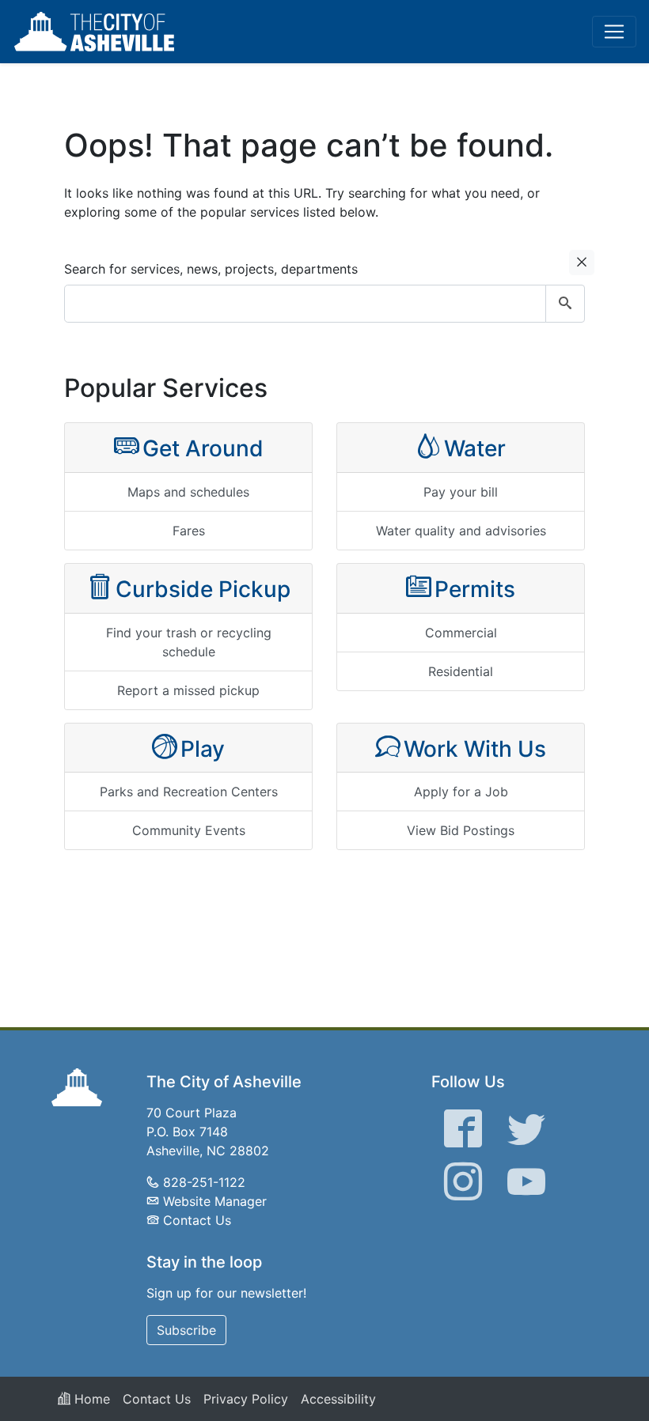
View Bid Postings (460, 830)
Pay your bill (460, 492)
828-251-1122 (204, 1182)
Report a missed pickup (188, 690)
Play (202, 748)
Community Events (188, 830)
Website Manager (215, 1201)
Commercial (461, 633)
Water (475, 448)
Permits (475, 589)
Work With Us (475, 748)
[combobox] (324, 304)
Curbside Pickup (203, 589)
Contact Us (197, 1220)
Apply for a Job (461, 791)
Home (90, 1399)
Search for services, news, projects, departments (211, 269)
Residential (460, 671)
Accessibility (338, 1399)
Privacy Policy (245, 1399)
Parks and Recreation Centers (189, 791)
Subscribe (186, 1330)
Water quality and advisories (461, 531)
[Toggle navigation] (614, 31)
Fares (189, 531)
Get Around (203, 448)
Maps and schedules (188, 492)
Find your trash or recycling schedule (188, 642)
